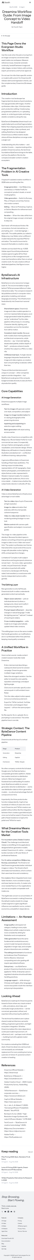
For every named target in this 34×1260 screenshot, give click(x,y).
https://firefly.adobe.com (13, 1137)
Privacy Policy (21, 1228)
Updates (4, 1246)
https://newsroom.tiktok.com (14, 1096)
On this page (6, 35)
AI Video (4, 1223)
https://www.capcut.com (13, 1102)
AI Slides (4, 1226)
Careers (20, 1223)
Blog (3, 1243)
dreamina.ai (23, 121)
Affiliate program (22, 1226)
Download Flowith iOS (8, 1238)
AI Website (4, 1228)
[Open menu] (30, 2)
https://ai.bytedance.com (13, 1079)
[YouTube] (5, 1211)
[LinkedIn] (8, 1211)
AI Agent (21, 7)
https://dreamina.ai (11, 1073)
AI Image (4, 1220)
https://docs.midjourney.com (14, 1131)
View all (30, 1152)
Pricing (20, 1220)
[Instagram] (14, 1211)
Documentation (6, 1241)
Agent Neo (4, 1231)
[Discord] (11, 1211)
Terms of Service (22, 1231)
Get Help (4, 1249)
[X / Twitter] (2, 1211)
